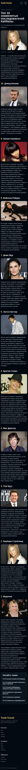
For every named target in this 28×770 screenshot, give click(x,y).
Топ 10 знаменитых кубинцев (11, 697)
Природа (3, 736)
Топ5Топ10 (6, 3)
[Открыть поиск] (21, 3)
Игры (2, 732)
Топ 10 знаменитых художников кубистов (12, 692)
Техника (3, 734)
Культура (3, 750)
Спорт (2, 747)
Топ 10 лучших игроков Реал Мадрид (14, 679)
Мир (2, 743)
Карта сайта (3, 759)
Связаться (3, 761)
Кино (2, 730)
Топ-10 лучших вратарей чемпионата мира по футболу (14, 683)
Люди (2, 745)
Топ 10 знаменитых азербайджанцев (14, 700)
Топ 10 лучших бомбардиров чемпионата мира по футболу (11, 687)
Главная (3, 9)
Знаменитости (9, 9)
